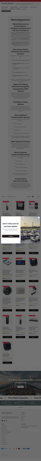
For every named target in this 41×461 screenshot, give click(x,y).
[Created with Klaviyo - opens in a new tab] (20, 244)
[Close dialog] (39, 218)
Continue (11, 236)
